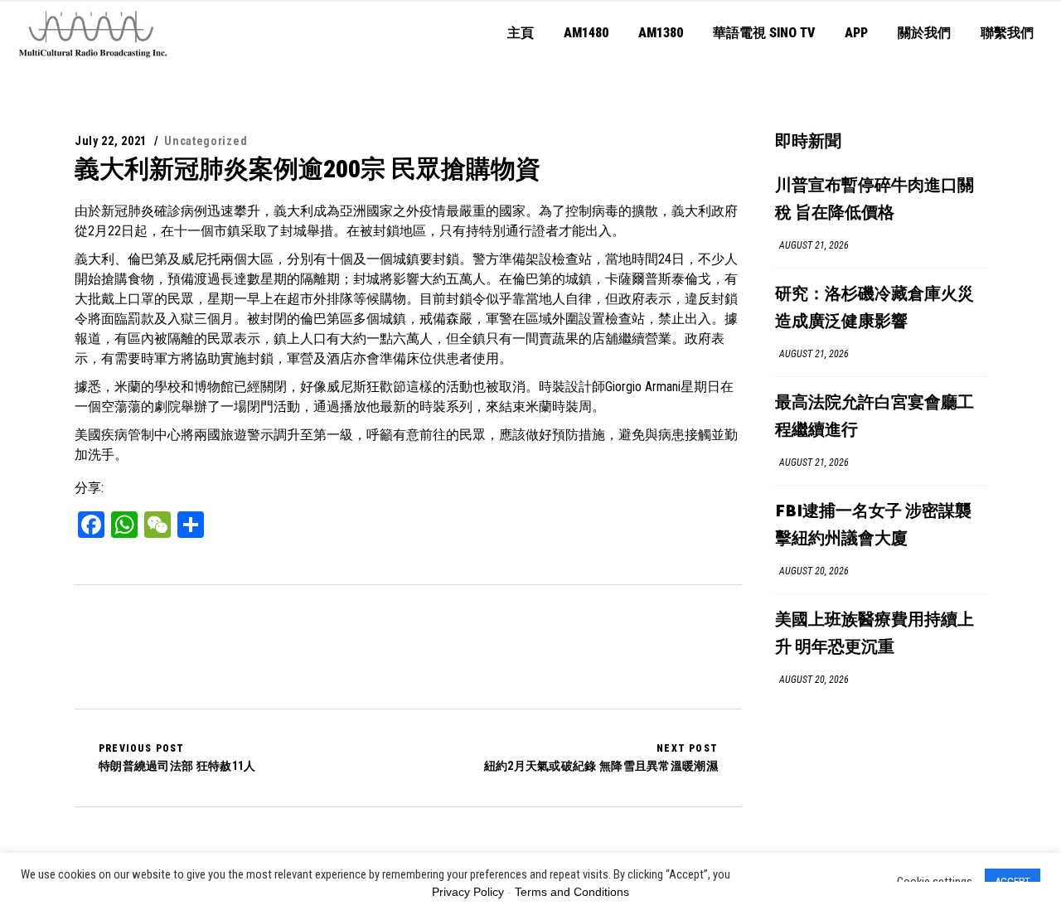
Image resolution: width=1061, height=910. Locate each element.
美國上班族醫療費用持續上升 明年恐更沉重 (874, 634)
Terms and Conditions (572, 891)
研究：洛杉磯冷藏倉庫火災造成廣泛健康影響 (874, 308)
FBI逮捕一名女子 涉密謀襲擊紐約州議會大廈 (873, 525)
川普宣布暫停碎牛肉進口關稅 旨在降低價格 (874, 199)
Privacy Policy (468, 891)
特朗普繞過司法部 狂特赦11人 (177, 757)
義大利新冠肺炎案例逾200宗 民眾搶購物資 (307, 168)
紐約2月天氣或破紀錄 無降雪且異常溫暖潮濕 (601, 757)
